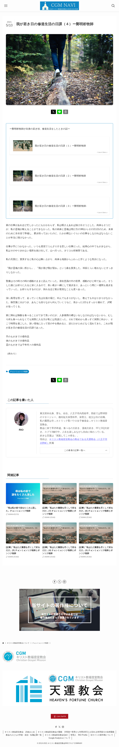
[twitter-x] (59, 582)
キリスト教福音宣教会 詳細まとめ (20, 732)
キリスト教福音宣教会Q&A (56, 735)
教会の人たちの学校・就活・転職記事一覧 (24, 735)
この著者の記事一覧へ (74, 450)
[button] (53, 112)
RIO (21, 429)
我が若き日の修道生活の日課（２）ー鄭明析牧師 (60, 176)
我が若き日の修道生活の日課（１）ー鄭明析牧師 (60, 145)
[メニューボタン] (6, 6)
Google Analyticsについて (59, 738)
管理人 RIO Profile (79, 735)
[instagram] (64, 582)
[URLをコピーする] (65, 112)
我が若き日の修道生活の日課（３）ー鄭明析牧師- (61, 206)
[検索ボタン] (113, 6)
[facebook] (54, 582)
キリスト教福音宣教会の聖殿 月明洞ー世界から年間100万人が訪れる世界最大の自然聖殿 (76, 732)
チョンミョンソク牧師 (19, 372)
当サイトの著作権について (101, 735)
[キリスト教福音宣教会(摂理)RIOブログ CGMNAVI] (59, 6)
